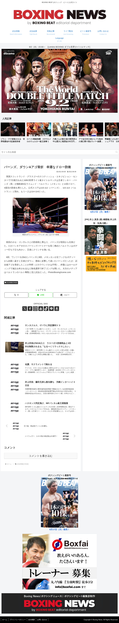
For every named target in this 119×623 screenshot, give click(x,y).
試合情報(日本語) (12, 282)
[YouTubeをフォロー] (40, 308)
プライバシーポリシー (18, 620)
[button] (115, 133)
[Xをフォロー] (24, 308)
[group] (13, 133)
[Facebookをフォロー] (30, 308)
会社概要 (31, 620)
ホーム (4, 620)
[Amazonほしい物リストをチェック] (56, 308)
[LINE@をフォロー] (51, 308)
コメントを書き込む (41, 455)
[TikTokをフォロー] (46, 308)
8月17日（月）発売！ (100, 212)
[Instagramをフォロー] (35, 308)
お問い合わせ (42, 620)
